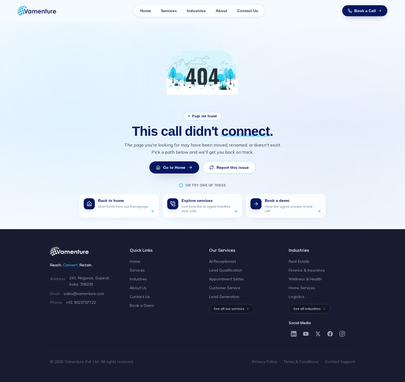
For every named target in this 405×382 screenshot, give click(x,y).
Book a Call (365, 11)
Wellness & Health (305, 279)
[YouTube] (306, 334)
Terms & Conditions (301, 361)
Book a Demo (142, 305)
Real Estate (299, 261)
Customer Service (224, 287)
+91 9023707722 (81, 302)
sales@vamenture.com (84, 293)
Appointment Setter (226, 279)
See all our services (229, 309)
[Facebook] (330, 334)
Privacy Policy (264, 361)
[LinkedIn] (294, 334)
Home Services (302, 287)
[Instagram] (342, 334)
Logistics (296, 296)
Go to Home (174, 167)
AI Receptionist (222, 261)
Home (145, 11)
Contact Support (340, 361)
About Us (138, 287)
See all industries (307, 309)
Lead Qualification (225, 270)
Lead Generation (224, 296)
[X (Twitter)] (318, 334)
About (221, 11)
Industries (196, 11)
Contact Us (247, 11)
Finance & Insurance (307, 270)
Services (169, 11)
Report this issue (233, 167)
